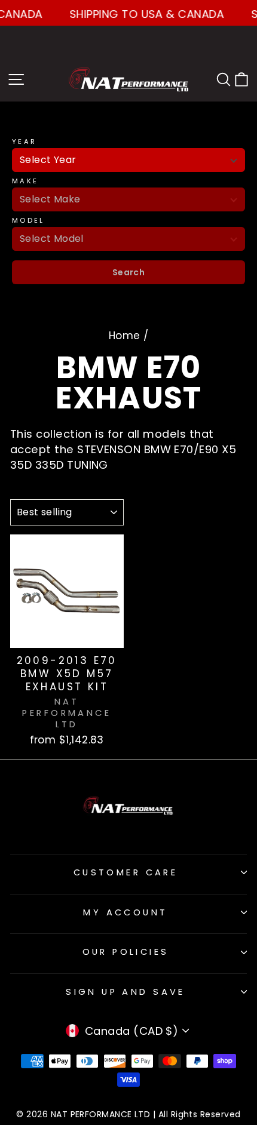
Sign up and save (125, 992)
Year (24, 141)
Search (128, 272)
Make (25, 181)
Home (124, 335)
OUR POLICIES (125, 952)
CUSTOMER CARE (126, 872)
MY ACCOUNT (125, 912)
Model (28, 220)
